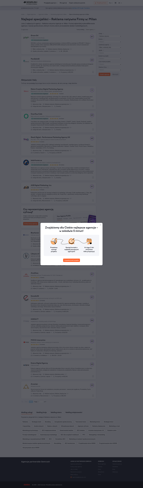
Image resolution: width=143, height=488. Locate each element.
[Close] (101, 225)
